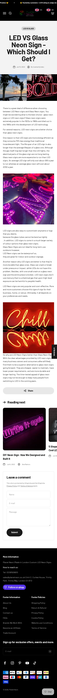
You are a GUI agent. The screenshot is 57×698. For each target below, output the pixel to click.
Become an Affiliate (11, 628)
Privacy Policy (12, 486)
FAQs (5, 618)
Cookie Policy (37, 618)
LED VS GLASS (28, 29)
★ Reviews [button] (54, 351)
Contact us (8, 613)
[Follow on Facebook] (5, 663)
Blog (5, 608)
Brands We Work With (12, 623)
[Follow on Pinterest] (20, 663)
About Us (7, 603)
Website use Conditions (42, 623)
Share (30, 390)
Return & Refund (38, 608)
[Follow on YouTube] (27, 663)
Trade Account (9, 633)
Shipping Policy (38, 603)
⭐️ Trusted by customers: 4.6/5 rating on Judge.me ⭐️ (34, 3)
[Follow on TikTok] (35, 663)
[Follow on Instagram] (12, 663)
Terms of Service (26, 486)
